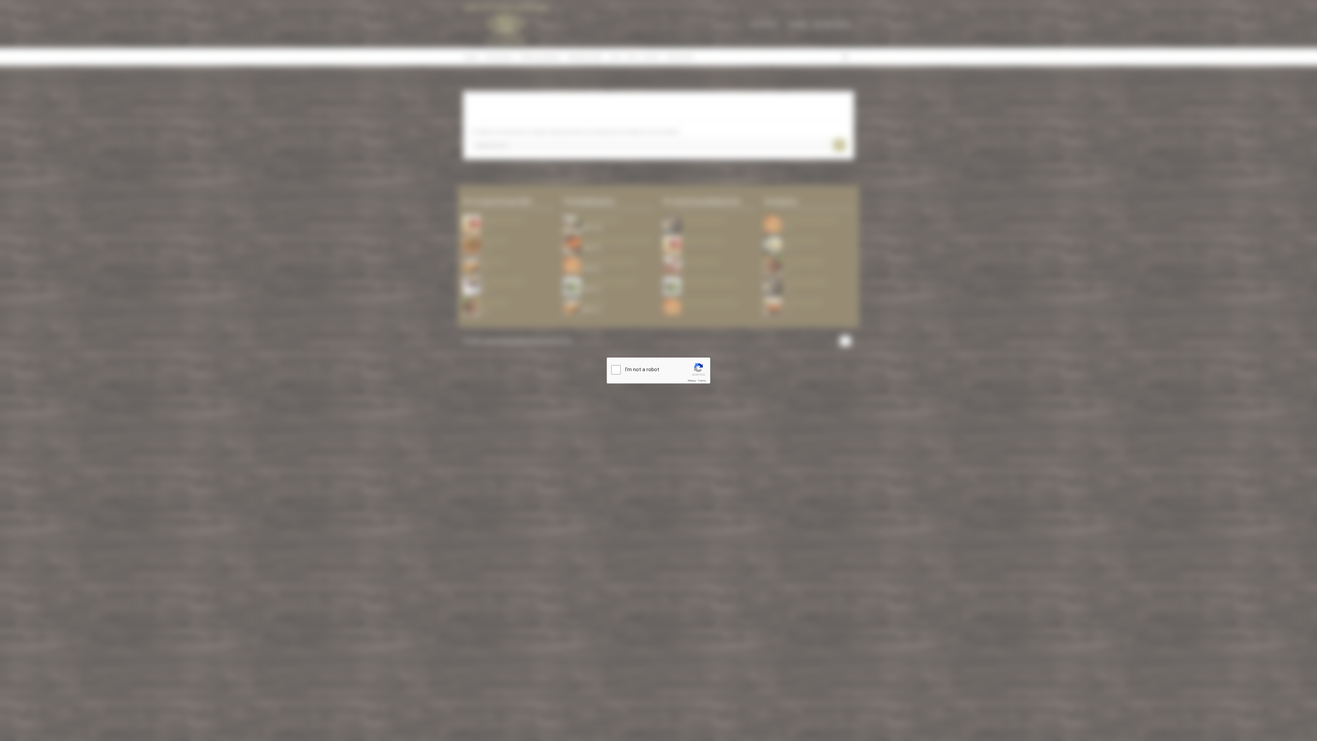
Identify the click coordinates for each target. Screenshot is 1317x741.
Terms (702, 380)
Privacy (692, 380)
